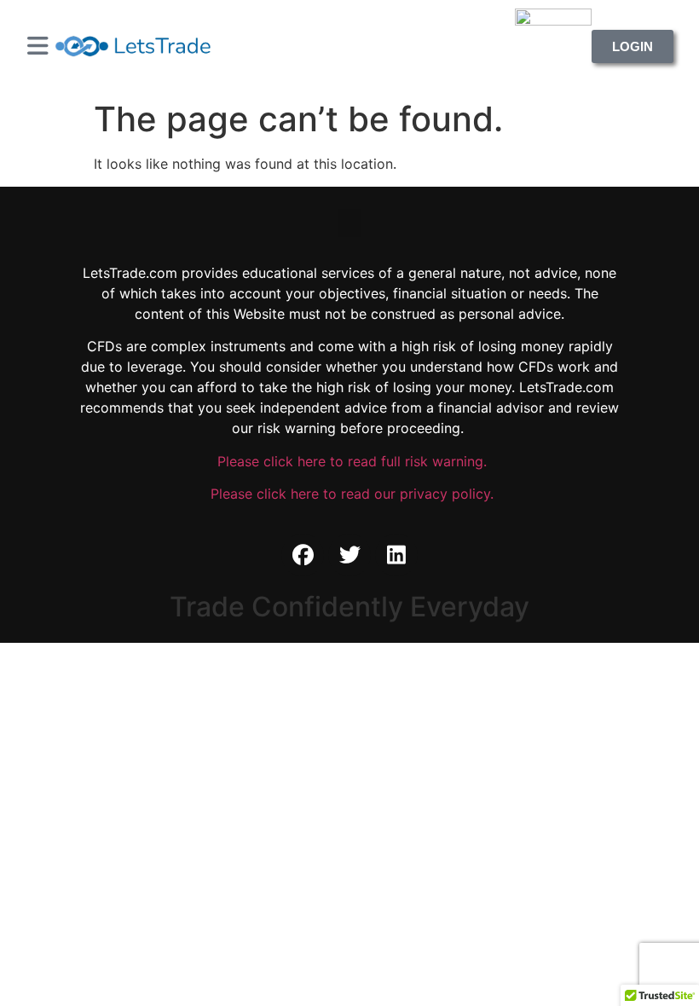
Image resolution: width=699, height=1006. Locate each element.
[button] (349, 223)
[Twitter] (349, 555)
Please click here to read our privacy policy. (350, 493)
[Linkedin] (396, 555)
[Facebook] (302, 555)
